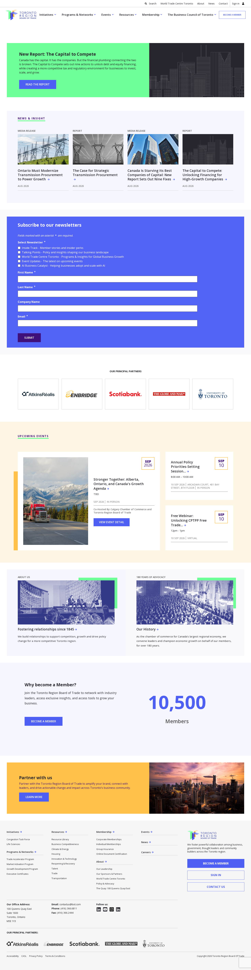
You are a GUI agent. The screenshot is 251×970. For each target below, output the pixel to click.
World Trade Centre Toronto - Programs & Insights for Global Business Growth (73, 257)
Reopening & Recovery (63, 863)
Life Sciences (13, 844)
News (211, 3)
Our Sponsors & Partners (109, 873)
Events (106, 15)
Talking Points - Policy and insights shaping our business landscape (65, 252)
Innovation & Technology (64, 858)
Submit (29, 338)
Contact (223, 3)
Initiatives (46, 15)
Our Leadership (104, 868)
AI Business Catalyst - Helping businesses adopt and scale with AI (63, 265)
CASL (23, 956)
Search (152, 3)
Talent (55, 868)
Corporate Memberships (109, 839)
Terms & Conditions (55, 956)
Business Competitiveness (65, 844)
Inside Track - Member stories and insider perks (52, 248)
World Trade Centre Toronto (177, 3)
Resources (126, 15)
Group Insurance (105, 849)
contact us (216, 887)
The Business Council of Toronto (190, 15)
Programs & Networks (77, 15)
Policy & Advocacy (105, 883)
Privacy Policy (36, 956)
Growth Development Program (22, 868)
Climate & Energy (60, 849)
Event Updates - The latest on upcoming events (52, 261)
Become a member (232, 14)
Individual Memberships (108, 844)
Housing (56, 853)
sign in (216, 875)
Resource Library (60, 839)
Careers (146, 852)
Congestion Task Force (18, 839)
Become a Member (43, 721)
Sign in (235, 3)
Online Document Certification (111, 853)
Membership (150, 15)
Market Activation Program (20, 864)
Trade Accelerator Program (20, 859)
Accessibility (13, 956)
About (200, 3)
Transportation (59, 878)
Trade (55, 873)
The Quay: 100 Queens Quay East (113, 888)
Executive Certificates (18, 873)
